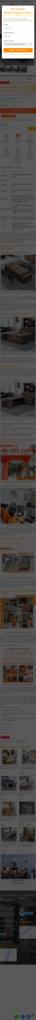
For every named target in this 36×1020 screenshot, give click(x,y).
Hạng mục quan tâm (9, 41)
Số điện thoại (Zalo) (9, 32)
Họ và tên (6, 24)
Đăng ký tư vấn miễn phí (18, 50)
